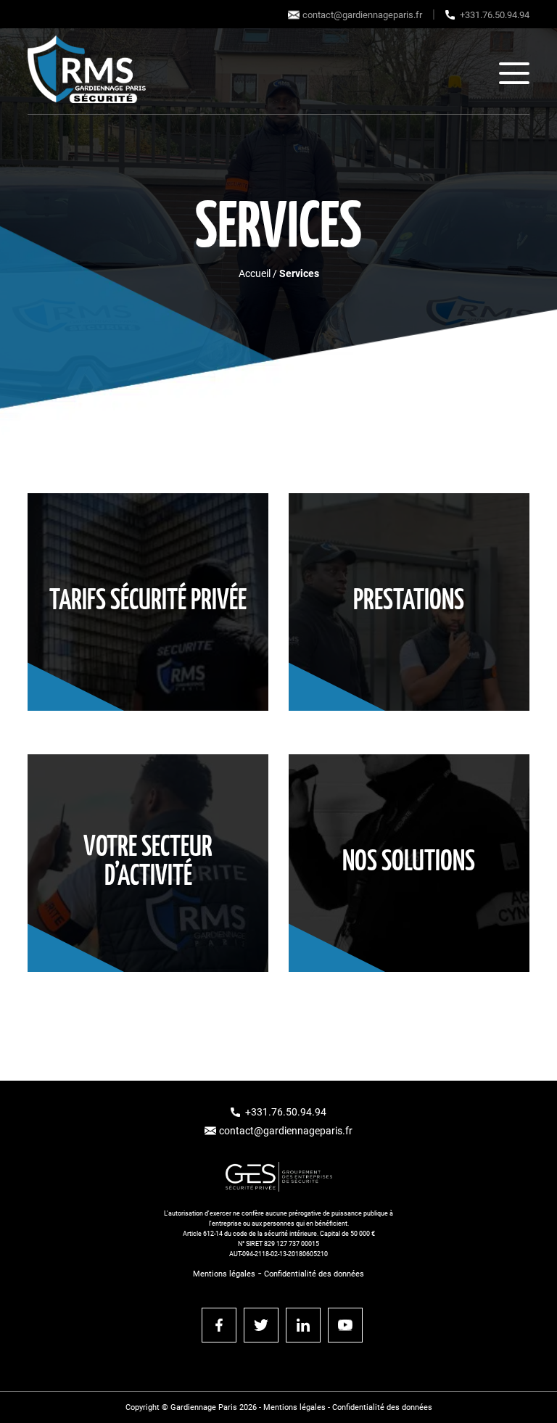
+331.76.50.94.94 (494, 14)
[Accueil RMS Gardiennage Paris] (87, 73)
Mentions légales (224, 1274)
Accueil (255, 273)
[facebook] (219, 1325)
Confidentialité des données (314, 1274)
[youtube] (345, 1325)
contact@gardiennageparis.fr (362, 14)
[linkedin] (303, 1325)
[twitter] (261, 1325)
